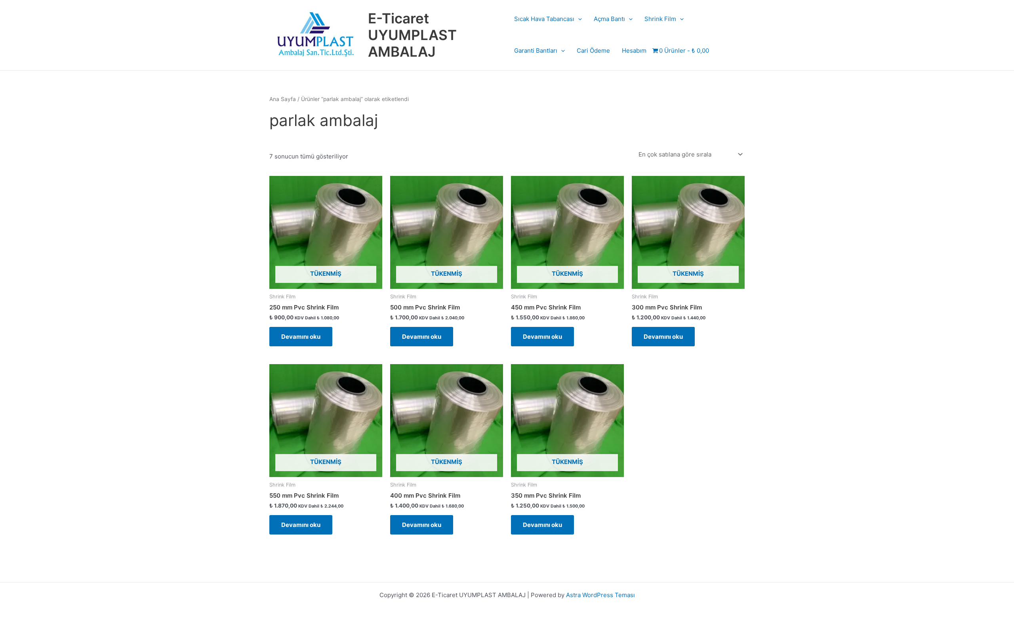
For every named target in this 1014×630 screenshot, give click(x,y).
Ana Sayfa (282, 99)
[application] (578, 19)
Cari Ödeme (593, 50)
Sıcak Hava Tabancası (544, 19)
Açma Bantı (609, 19)
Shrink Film (660, 19)
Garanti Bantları (535, 50)
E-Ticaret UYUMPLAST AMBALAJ (412, 35)
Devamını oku (300, 336)
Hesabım (634, 50)
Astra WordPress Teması (600, 595)
